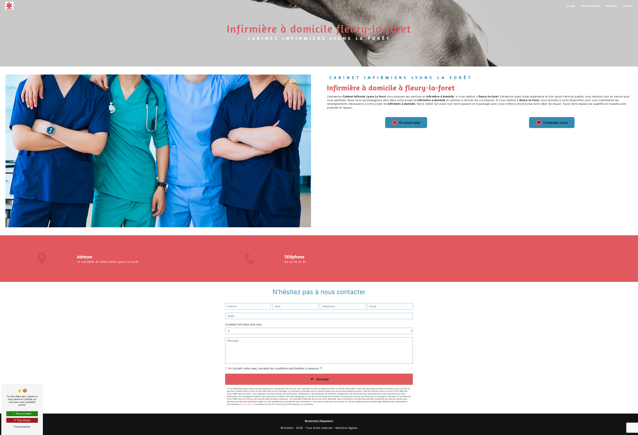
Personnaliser (22, 426)
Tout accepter (23, 413)
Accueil (571, 5)
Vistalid (288, 428)
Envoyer (323, 379)
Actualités (611, 5)
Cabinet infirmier (590, 5)
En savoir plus (409, 123)
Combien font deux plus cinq (243, 324)
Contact (627, 5)
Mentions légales (346, 428)
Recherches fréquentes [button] (319, 421)
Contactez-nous (555, 123)
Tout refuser (23, 420)
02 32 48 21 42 (295, 261)
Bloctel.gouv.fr (247, 404)
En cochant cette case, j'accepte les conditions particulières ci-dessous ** (275, 368)
